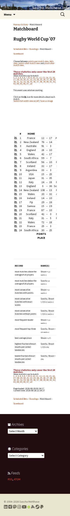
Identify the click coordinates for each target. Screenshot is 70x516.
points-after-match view (29, 63)
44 (18, 83)
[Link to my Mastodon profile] (15, 507)
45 (21, 83)
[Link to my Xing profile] (10, 507)
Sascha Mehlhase (29, 501)
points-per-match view (38, 61)
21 (28, 79)
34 (28, 81)
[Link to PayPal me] (42, 507)
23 (34, 79)
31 (18, 81)
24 (38, 79)
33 (24, 81)
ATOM (17, 479)
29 (54, 79)
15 (50, 77)
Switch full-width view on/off (26, 101)
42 (54, 81)
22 (31, 79)
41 (51, 81)
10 (34, 77)
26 (44, 79)
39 (44, 81)
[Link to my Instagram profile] (19, 507)
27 (47, 79)
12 (40, 77)
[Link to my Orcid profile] (28, 507)
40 (47, 81)
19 (21, 79)
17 (14, 79)
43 (14, 83)
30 (14, 81)
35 (31, 81)
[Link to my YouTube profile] (24, 507)
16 (53, 77)
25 (41, 79)
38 (41, 81)
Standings (33, 49)
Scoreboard (18, 53)
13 (44, 77)
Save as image (46, 101)
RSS (10, 479)
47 (28, 83)
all (31, 83)
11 (37, 77)
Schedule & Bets (20, 49)
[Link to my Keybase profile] (33, 507)
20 (24, 79)
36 (34, 81)
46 (24, 83)
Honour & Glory (20, 24)
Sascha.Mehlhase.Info (50, 7)
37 (38, 81)
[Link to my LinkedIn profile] (6, 507)
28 (51, 79)
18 (18, 79)
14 (47, 77)
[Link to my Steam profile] (37, 507)
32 (21, 81)
